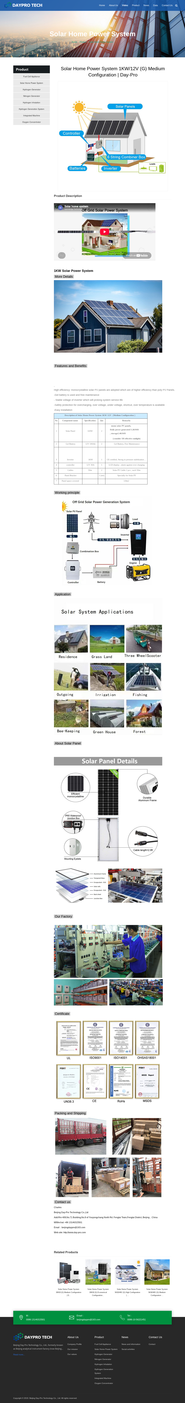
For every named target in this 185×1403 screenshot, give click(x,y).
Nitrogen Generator (31, 96)
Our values (72, 1354)
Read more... (19, 1354)
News (146, 5)
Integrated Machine (31, 115)
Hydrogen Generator (31, 89)
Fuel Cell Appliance (31, 76)
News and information (131, 1344)
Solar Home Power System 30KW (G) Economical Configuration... (98, 1292)
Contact (152, 1344)
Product (135, 5)
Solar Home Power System (101, 42)
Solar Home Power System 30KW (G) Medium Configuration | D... (68, 1292)
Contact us (167, 5)
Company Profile (74, 1344)
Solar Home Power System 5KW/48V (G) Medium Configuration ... (157, 1292)
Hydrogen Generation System (31, 109)
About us (113, 5)
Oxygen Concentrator (31, 122)
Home (102, 5)
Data (155, 5)
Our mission (72, 1349)
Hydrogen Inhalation (31, 102)
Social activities (128, 1349)
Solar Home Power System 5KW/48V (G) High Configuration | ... (127, 1292)
